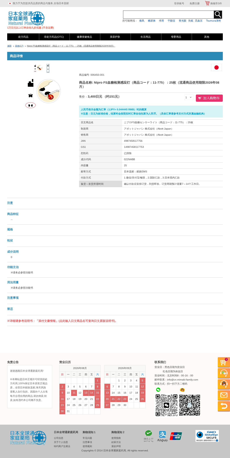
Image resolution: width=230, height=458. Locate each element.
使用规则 (87, 446)
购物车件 (216, 3)
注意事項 (87, 442)
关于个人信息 (61, 442)
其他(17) (19, 46)
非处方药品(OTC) (54, 36)
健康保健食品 (84, 36)
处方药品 (23, 36)
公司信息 (58, 438)
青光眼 (182, 20)
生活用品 (146, 36)
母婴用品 (176, 36)
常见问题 (87, 438)
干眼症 (171, 20)
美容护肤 (115, 36)
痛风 (141, 20)
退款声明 (116, 446)
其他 (206, 36)
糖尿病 (151, 20)
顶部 (9, 46)
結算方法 (116, 442)
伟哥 (161, 20)
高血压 (199, 20)
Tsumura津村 (213, 20)
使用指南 (116, 438)
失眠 (190, 20)
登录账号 (179, 3)
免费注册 (195, 3)
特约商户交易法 (62, 446)
